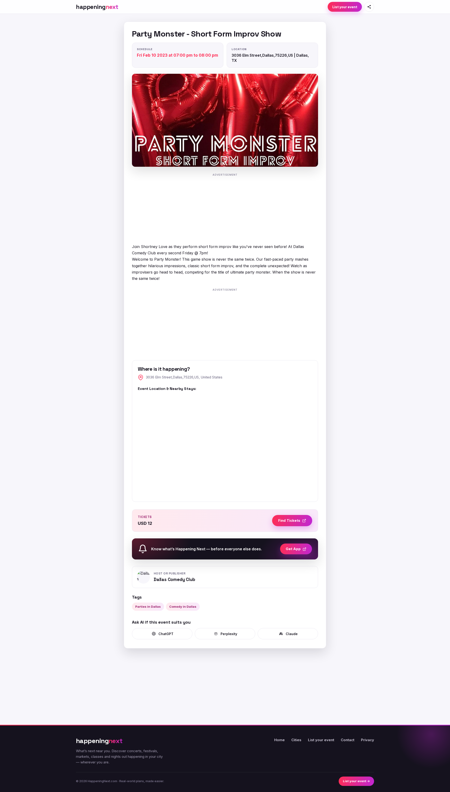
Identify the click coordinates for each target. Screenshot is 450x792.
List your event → (356, 781)
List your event (344, 7)
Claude (292, 634)
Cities (296, 740)
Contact (347, 740)
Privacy (367, 740)
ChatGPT (165, 634)
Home (279, 740)
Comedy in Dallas (182, 606)
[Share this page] (369, 7)
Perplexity (229, 634)
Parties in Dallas (148, 606)
